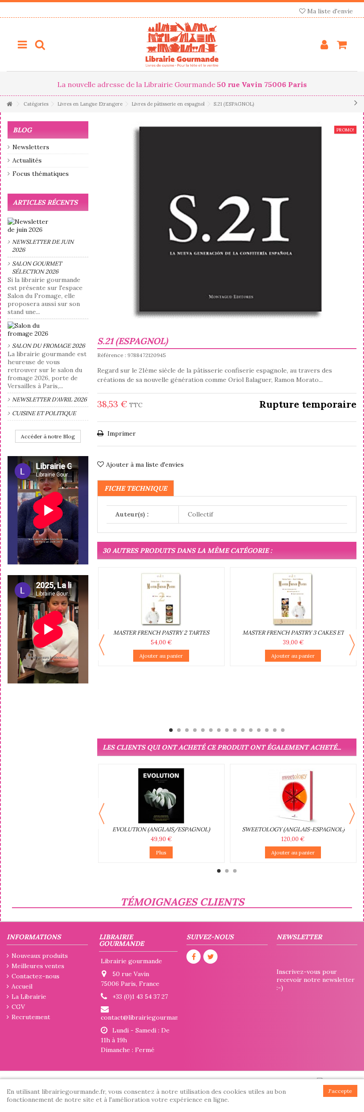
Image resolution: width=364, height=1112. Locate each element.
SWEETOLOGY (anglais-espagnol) (293, 829)
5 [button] (203, 730)
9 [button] (235, 730)
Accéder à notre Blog (48, 436)
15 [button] (283, 730)
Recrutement (31, 1017)
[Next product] (355, 102)
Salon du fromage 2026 (48, 345)
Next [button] (352, 644)
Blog (22, 130)
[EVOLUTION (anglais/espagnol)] (161, 795)
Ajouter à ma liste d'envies (145, 465)
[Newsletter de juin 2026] (48, 226)
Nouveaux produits (40, 956)
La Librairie (29, 997)
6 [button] (211, 730)
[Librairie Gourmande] (182, 44)
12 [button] (259, 730)
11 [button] (251, 730)
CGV (18, 1007)
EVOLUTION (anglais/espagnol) (161, 829)
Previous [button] (102, 644)
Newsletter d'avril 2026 (49, 399)
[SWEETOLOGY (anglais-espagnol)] (293, 795)
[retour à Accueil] (9, 104)
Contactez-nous (35, 976)
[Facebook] (193, 956)
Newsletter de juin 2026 (43, 246)
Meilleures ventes (38, 966)
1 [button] (171, 730)
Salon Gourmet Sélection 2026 (37, 267)
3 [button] (187, 730)
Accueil (22, 986)
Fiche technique (135, 488)
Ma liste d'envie (329, 11)
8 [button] (227, 730)
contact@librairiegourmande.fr (146, 1017)
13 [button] (267, 730)
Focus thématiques (40, 174)
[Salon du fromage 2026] (48, 330)
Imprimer (121, 433)
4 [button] (195, 730)
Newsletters (30, 147)
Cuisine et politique (44, 413)
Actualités (27, 160)
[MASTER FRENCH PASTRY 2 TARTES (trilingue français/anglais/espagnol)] (161, 599)
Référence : (111, 355)
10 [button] (243, 730)
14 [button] (275, 730)
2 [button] (179, 730)
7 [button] (219, 730)
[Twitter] (210, 956)
